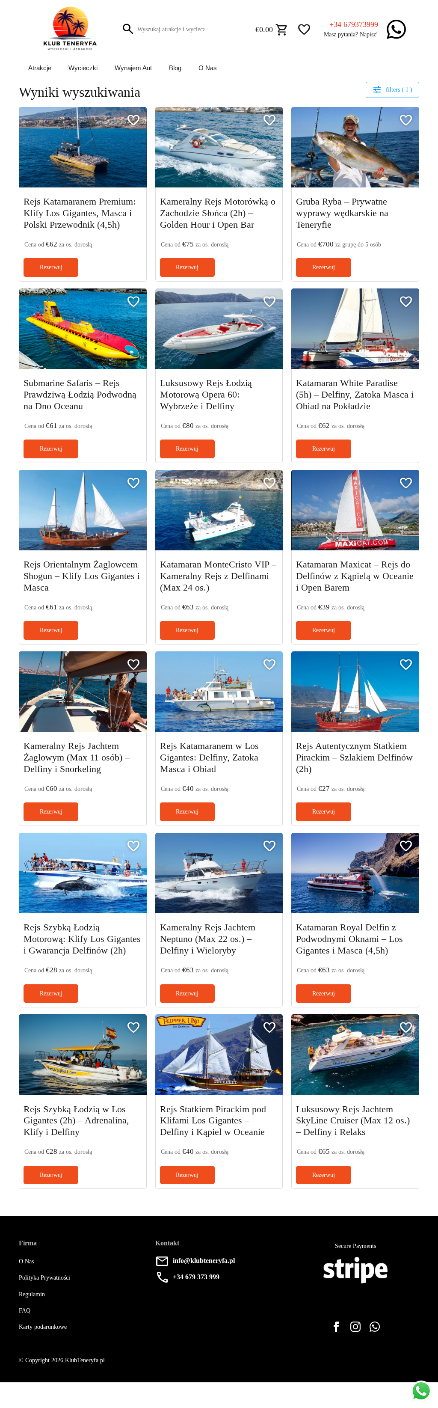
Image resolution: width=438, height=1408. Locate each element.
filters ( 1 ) (392, 89)
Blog (177, 68)
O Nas (210, 68)
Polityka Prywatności (46, 1280)
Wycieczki (83, 68)
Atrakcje (39, 68)
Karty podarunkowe (45, 1329)
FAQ (24, 1313)
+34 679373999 (353, 24)
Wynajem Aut (134, 68)
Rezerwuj (51, 267)
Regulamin (32, 1296)
